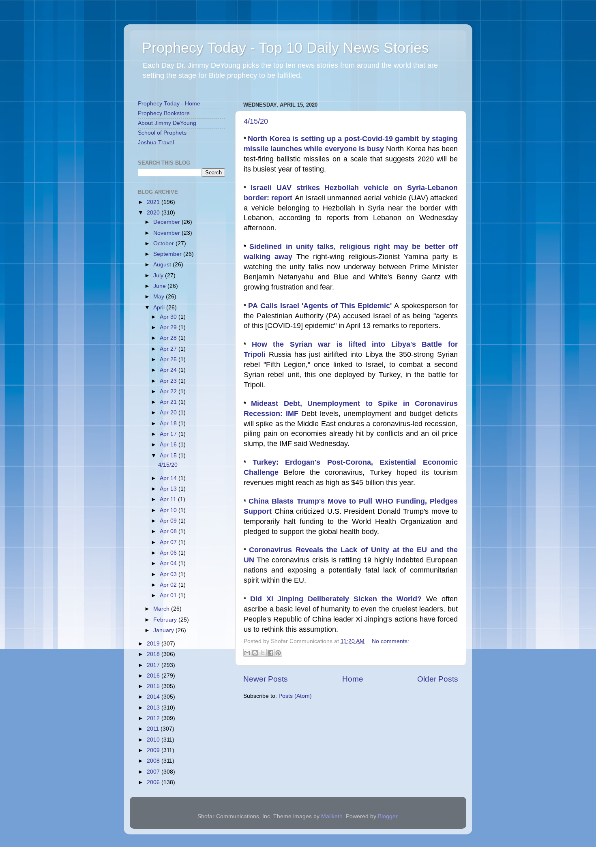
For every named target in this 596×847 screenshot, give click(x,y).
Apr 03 (169, 574)
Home (352, 679)
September (168, 254)
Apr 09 (169, 521)
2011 (154, 729)
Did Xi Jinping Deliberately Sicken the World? (338, 599)
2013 (154, 708)
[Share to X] (263, 653)
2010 (154, 740)
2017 (154, 665)
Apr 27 (169, 349)
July (159, 275)
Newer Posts (265, 679)
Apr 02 (169, 585)
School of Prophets (162, 133)
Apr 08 (169, 531)
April (159, 307)
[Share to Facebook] (270, 653)
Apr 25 (169, 359)
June (160, 286)
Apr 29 (169, 327)
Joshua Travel (156, 142)
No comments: (390, 641)
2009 (154, 750)
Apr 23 (169, 381)
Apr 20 (169, 413)
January (164, 630)
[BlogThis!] (255, 653)
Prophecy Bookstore (164, 113)
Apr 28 (169, 338)
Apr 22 (169, 391)
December (167, 222)
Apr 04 (169, 563)
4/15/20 (256, 121)
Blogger (387, 816)
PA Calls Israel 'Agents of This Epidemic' (321, 306)
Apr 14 (169, 478)
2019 (154, 644)
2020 (154, 213)
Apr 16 (169, 445)
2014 (154, 697)
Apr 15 (169, 455)
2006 (154, 782)
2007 (154, 772)
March (162, 609)
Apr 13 (169, 489)
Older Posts (437, 679)
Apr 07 (169, 542)
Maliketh (332, 816)
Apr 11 (169, 499)
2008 (154, 761)
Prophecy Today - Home (169, 104)
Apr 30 (169, 317)
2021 (154, 202)
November (167, 233)
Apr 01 (169, 595)
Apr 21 (169, 402)
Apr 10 (169, 510)
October (164, 243)
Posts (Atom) (295, 696)
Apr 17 (169, 434)
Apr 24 (169, 370)
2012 (154, 718)
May (159, 297)
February (165, 620)
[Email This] (247, 653)
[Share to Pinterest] (278, 653)
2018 (154, 654)
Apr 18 (169, 423)
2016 (154, 676)
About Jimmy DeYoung (167, 123)
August (163, 265)
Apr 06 (169, 553)
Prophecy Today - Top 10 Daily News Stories (285, 47)
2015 (154, 686)
